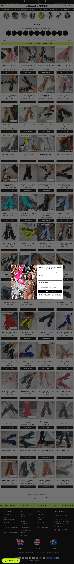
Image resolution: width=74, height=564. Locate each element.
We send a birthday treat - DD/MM (45, 285)
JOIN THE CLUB (50, 291)
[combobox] (40, 282)
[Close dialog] (61, 266)
